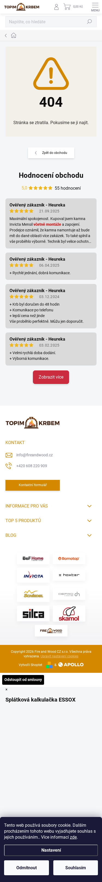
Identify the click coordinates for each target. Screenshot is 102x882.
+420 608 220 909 (31, 466)
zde (73, 837)
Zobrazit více (51, 377)
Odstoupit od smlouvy (23, 679)
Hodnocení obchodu (51, 175)
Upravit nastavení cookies (59, 656)
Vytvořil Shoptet (30, 665)
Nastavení (51, 850)
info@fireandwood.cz (34, 455)
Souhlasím (75, 867)
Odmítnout (26, 867)
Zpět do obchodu (54, 153)
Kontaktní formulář (33, 485)
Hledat (89, 22)
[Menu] (95, 7)
